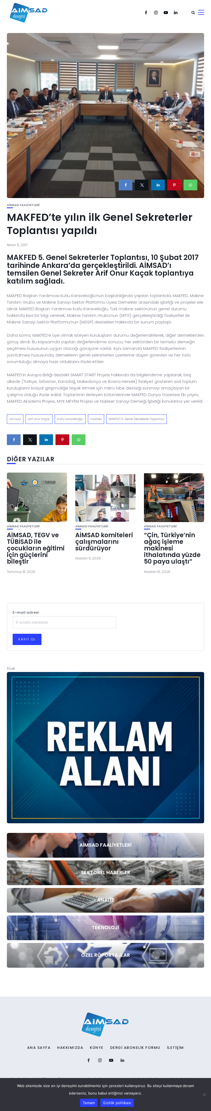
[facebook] (125, 185)
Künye (97, 1048)
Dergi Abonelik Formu (135, 1048)
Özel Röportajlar (105, 954)
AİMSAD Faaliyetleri (23, 205)
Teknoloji (105, 927)
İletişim (175, 1048)
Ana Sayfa (39, 1048)
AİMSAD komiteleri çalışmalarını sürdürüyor (104, 542)
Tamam (89, 1103)
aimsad (15, 419)
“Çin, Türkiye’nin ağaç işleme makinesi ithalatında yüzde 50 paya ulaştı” (172, 548)
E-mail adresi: (26, 612)
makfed (96, 419)
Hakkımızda (70, 1048)
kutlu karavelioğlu (70, 419)
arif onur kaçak (39, 419)
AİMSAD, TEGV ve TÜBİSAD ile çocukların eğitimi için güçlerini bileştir (36, 548)
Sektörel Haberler (105, 872)
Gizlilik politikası (117, 1103)
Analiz (105, 899)
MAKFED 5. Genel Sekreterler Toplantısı (136, 419)
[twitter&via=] (142, 185)
